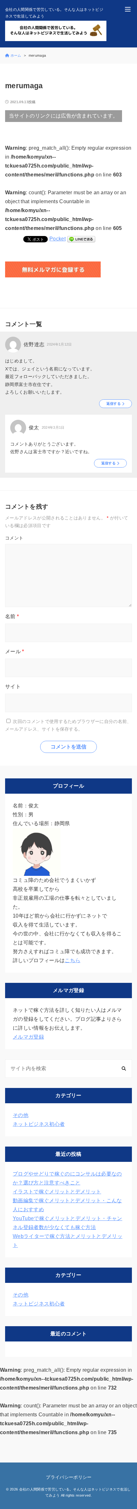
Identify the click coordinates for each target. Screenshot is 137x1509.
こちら (72, 960)
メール (14, 651)
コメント (14, 537)
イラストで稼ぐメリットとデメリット (57, 1191)
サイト (13, 686)
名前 (12, 616)
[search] (124, 1068)
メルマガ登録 (28, 1037)
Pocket (57, 238)
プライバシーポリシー (68, 1477)
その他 (20, 1115)
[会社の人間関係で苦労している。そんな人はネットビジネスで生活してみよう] (55, 31)
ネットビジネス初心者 (39, 1124)
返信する (113, 403)
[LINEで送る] (81, 238)
